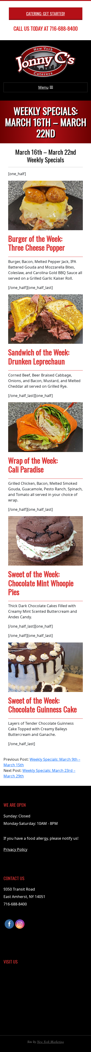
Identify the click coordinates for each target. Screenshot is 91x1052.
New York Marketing (50, 1041)
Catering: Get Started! (45, 13)
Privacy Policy (15, 849)
